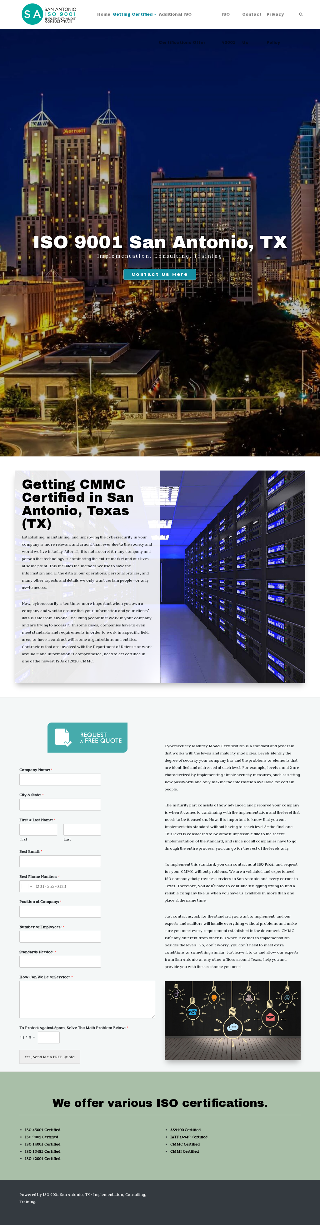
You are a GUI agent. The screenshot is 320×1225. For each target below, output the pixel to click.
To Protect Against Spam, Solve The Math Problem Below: (73, 1027)
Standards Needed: (37, 951)
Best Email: (30, 851)
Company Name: (35, 769)
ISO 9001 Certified (41, 1136)
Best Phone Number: (39, 876)
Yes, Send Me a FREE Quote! (49, 1056)
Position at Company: (40, 901)
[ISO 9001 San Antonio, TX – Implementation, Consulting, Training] (49, 14)
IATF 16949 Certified (189, 1136)
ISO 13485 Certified (42, 1151)
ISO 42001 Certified (42, 1158)
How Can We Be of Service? (46, 976)
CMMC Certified (185, 1143)
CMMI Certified (184, 1151)
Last (67, 839)
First (23, 839)
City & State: (31, 794)
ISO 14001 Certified (42, 1143)
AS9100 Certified (185, 1129)
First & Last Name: (37, 819)
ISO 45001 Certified (42, 1129)
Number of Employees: (41, 926)
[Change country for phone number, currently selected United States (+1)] (26, 886)
